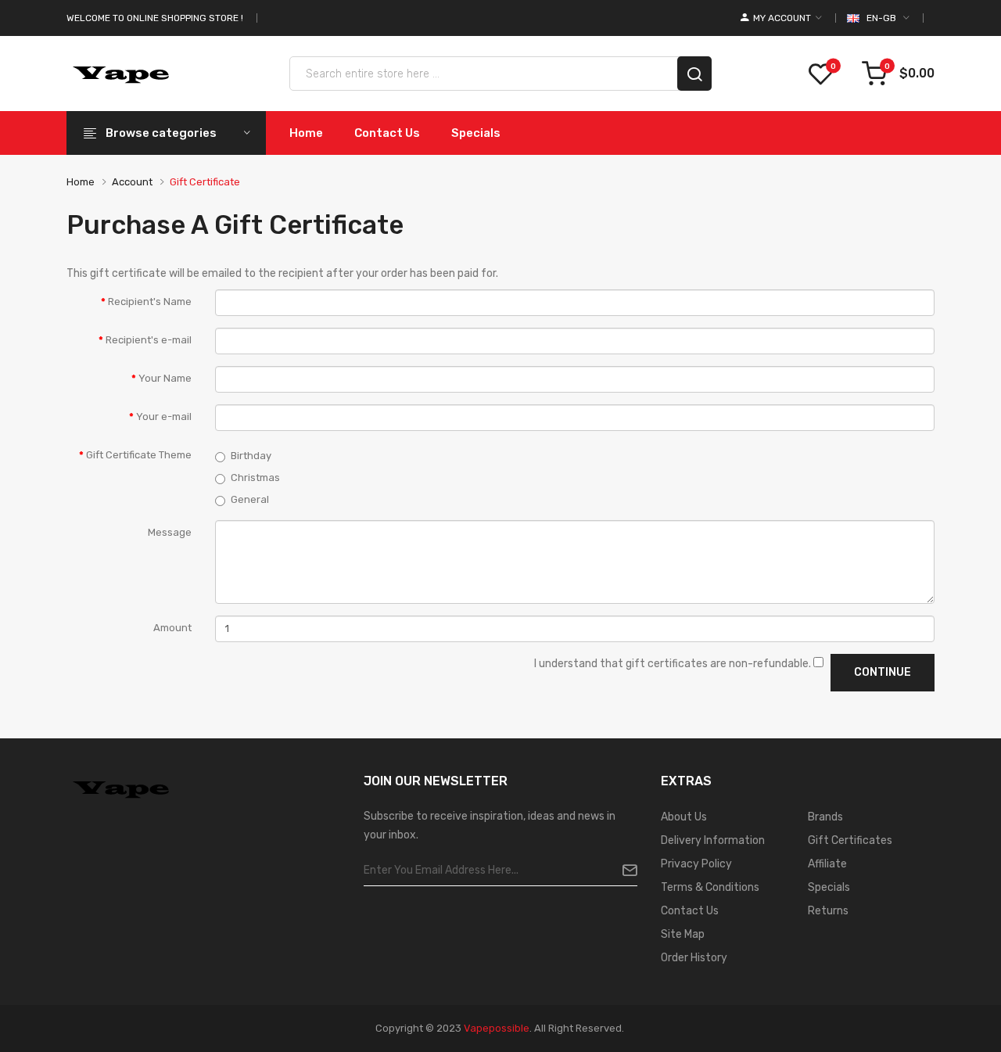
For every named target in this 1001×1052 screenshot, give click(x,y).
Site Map (683, 934)
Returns (828, 910)
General (250, 499)
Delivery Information (713, 840)
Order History (694, 957)
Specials (829, 887)
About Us (684, 817)
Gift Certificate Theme (139, 455)
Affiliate (827, 864)
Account (132, 182)
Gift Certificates (850, 840)
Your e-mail (164, 416)
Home (80, 182)
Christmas (255, 477)
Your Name (165, 378)
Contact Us (690, 910)
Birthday (251, 455)
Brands (825, 817)
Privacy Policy (696, 864)
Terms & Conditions (710, 887)
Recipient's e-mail (149, 340)
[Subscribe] (623, 870)
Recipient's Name (150, 301)
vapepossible (496, 1028)
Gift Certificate (205, 182)
